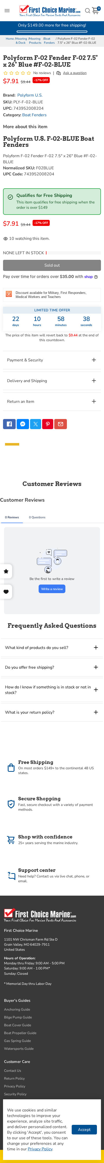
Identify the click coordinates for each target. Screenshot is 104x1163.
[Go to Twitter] (35, 424)
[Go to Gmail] (60, 424)
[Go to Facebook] (9, 424)
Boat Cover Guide (17, 1025)
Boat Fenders (49, 41)
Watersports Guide (19, 1048)
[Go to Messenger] (23, 424)
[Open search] (88, 11)
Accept (84, 1129)
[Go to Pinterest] (47, 424)
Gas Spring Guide (17, 1040)
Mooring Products (35, 41)
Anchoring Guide (17, 1009)
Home (10, 39)
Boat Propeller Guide (20, 1033)
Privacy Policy (14, 1086)
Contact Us (12, 1070)
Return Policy (14, 1078)
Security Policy (15, 1094)
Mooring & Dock (21, 41)
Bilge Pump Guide (18, 1017)
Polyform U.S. (30, 95)
